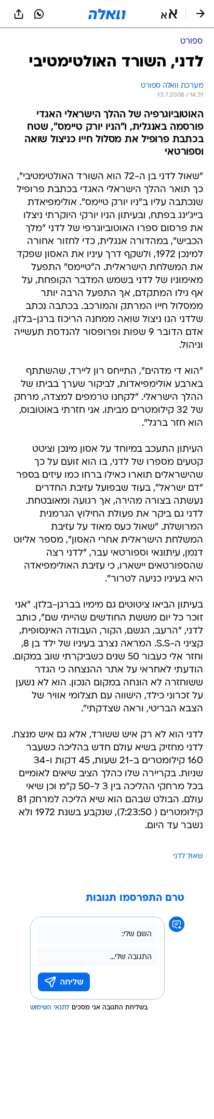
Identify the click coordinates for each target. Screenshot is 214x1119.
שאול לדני (188, 856)
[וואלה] (107, 14)
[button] (169, 14)
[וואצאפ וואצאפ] (39, 14)
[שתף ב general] (18, 14)
